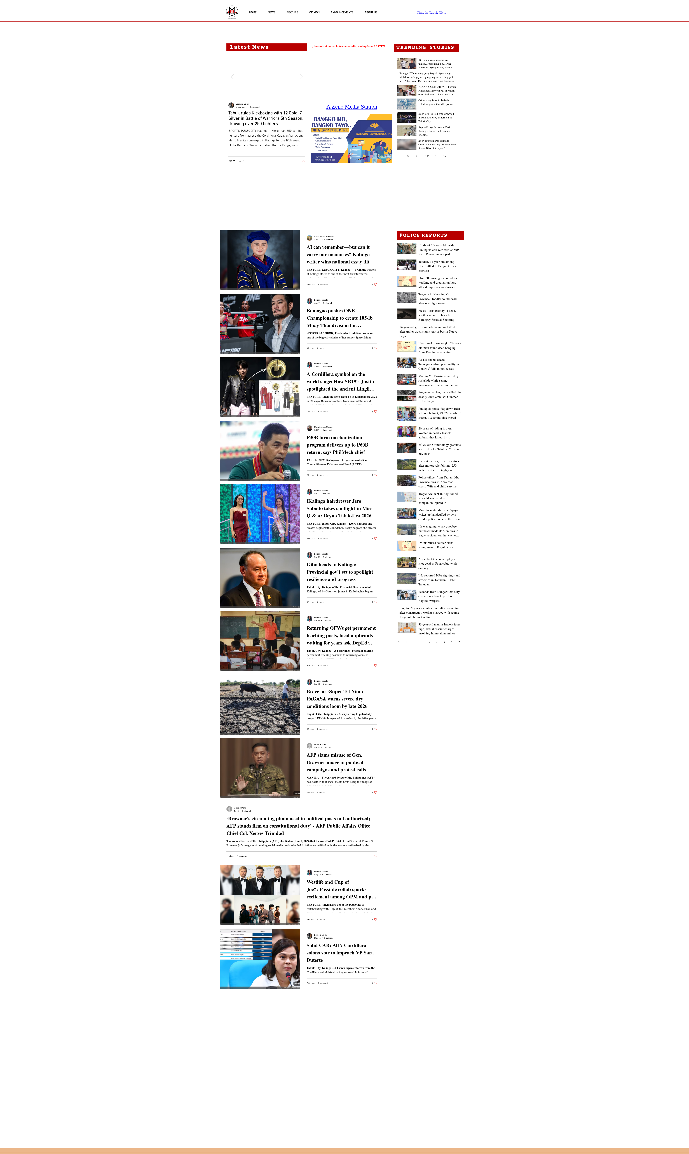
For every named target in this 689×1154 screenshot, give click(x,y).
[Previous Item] (232, 77)
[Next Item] (301, 77)
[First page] (408, 156)
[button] (351, 138)
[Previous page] (416, 156)
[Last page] (444, 156)
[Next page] (436, 156)
